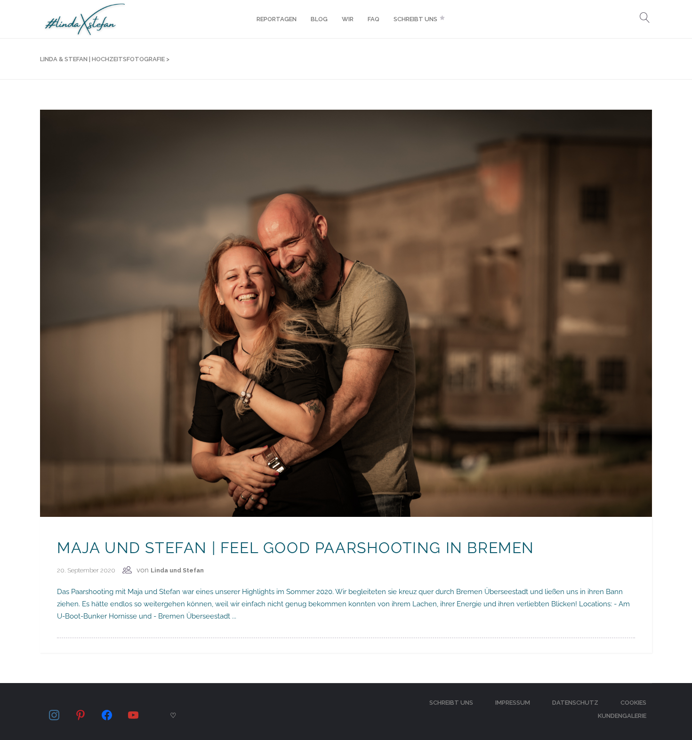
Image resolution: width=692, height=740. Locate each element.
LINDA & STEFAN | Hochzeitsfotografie (102, 59)
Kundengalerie (622, 715)
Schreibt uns (451, 702)
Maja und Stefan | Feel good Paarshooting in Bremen (295, 547)
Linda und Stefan (177, 570)
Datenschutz (575, 702)
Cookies (633, 702)
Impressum (512, 702)
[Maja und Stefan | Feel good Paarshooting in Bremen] (346, 312)
